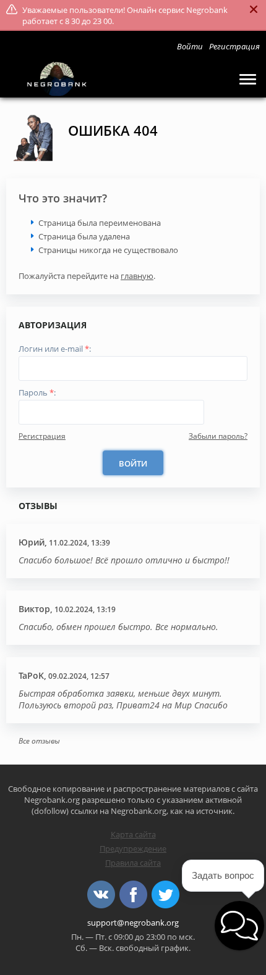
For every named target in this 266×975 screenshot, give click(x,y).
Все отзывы (39, 741)
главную (137, 275)
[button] (239, 925)
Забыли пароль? (218, 436)
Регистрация (42, 436)
